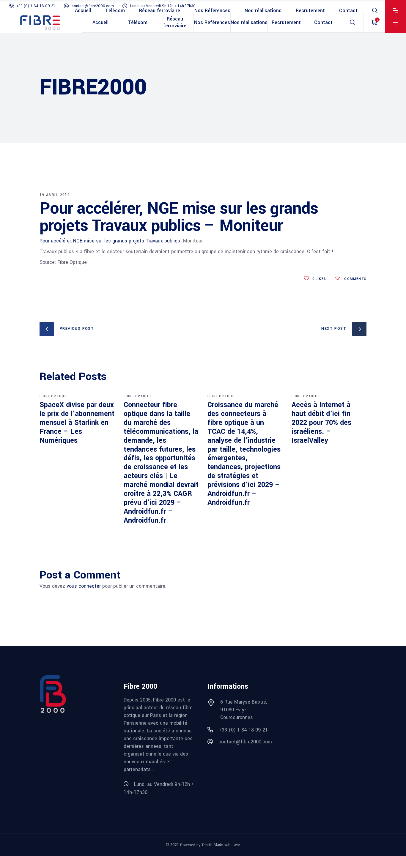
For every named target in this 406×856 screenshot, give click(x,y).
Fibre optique (54, 396)
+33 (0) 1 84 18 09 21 (35, 6)
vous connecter (84, 586)
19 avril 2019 (55, 195)
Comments (354, 279)
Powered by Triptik (196, 845)
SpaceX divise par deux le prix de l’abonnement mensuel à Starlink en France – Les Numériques (77, 422)
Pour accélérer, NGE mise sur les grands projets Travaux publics (110, 240)
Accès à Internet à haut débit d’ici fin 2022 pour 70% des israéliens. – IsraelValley (321, 422)
